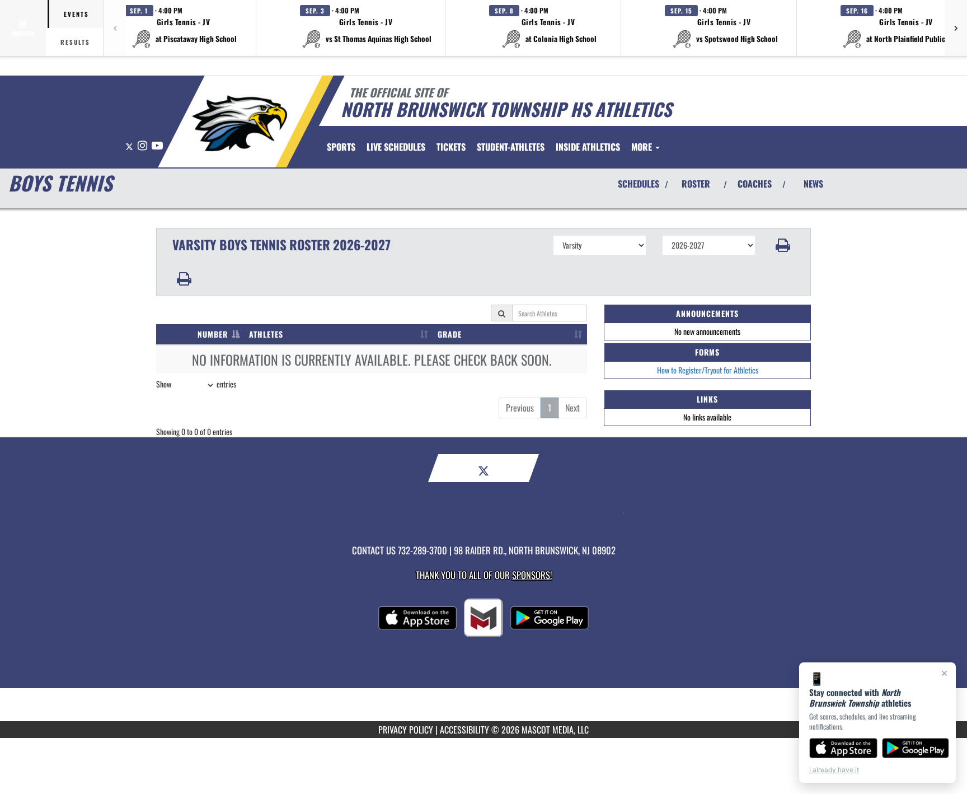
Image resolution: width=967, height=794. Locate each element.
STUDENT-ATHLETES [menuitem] (510, 146)
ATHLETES (266, 334)
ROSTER (696, 183)
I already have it (834, 769)
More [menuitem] (642, 146)
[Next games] (956, 28)
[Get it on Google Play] (916, 748)
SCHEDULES (638, 183)
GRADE (450, 334)
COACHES (755, 183)
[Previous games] (115, 28)
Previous (520, 407)
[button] (183, 28)
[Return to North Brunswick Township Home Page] (239, 123)
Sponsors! (532, 575)
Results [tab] (75, 42)
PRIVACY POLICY (405, 729)
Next (572, 407)
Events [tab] (76, 14)
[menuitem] (396, 146)
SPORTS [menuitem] (341, 146)
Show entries (196, 384)
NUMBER (213, 334)
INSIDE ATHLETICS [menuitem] (588, 146)
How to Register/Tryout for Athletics (707, 370)
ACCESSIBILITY (464, 729)
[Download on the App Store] (843, 748)
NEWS (813, 183)
